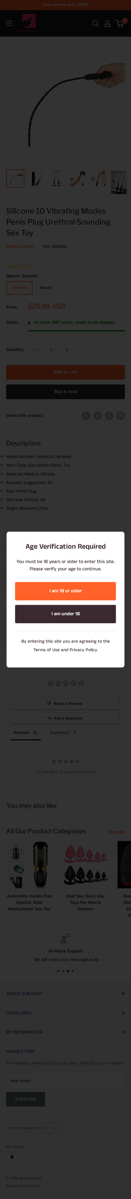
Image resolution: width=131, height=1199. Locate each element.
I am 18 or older (65, 590)
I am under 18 (65, 613)
